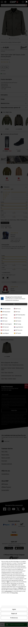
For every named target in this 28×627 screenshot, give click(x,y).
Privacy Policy (15, 592)
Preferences (14, 618)
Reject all (14, 613)
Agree (14, 609)
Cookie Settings (8, 591)
